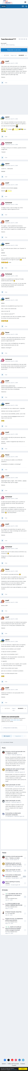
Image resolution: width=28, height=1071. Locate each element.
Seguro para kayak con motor (12, 784)
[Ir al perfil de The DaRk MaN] (3, 912)
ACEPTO (22, 1068)
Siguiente (21, 55)
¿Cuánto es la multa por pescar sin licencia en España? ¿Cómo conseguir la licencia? (13, 928)
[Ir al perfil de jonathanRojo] (3, 769)
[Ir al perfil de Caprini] (3, 752)
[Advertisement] (14, 23)
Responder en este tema (14, 50)
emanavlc (7, 884)
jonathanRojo (10, 772)
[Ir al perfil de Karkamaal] (2, 143)
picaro (8, 802)
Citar (6, 82)
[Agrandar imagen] (17, 125)
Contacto (22, 1063)
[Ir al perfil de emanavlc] (3, 882)
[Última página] (26, 55)
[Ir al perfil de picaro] (3, 801)
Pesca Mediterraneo (12, 898)
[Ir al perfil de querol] (2, 118)
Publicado (11, 63)
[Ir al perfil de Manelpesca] (3, 813)
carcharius (8, 878)
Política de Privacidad (13, 1063)
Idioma (4, 1063)
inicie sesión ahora (15, 720)
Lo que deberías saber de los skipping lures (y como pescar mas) (13, 895)
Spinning (12, 44)
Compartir (7, 736)
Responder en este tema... (11, 727)
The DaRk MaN (11, 913)
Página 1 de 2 (14, 55)
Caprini (9, 754)
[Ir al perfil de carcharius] (3, 875)
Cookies (14, 1065)
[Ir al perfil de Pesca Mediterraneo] (3, 894)
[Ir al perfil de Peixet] (2, 333)
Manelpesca (10, 816)
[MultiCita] (2, 83)
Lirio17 (4, 43)
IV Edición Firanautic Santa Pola (13, 912)
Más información (14, 1069)
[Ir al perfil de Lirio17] (2, 62)
